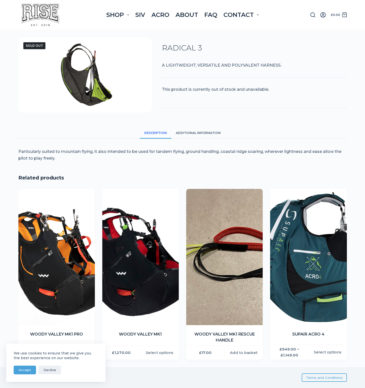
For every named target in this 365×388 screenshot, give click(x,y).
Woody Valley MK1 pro (56, 334)
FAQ (210, 14)
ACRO (160, 14)
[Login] (323, 15)
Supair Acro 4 (308, 334)
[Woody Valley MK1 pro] (56, 257)
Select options (159, 352)
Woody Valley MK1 (140, 334)
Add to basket (243, 352)
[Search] (312, 14)
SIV (140, 14)
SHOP (115, 14)
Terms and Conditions (324, 378)
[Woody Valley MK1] (140, 257)
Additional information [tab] (198, 133)
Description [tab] (155, 133)
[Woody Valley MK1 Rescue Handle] (224, 257)
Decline (49, 370)
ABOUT (187, 14)
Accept (25, 370)
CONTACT (238, 14)
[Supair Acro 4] (308, 257)
